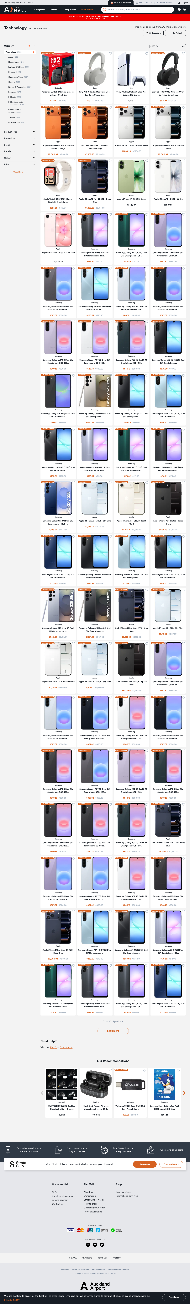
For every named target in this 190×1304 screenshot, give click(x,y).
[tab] (18, 46)
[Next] (184, 1093)
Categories (39, 9)
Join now (145, 1164)
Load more (113, 1031)
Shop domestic (145, 2)
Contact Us (66, 1047)
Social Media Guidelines (118, 1269)
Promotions (87, 9)
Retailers (65, 1269)
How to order (90, 1204)
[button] (179, 9)
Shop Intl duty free (122, 2)
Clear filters (18, 172)
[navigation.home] (15, 9)
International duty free (127, 1196)
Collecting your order (94, 1208)
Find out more (171, 1164)
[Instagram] (95, 1245)
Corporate (102, 1258)
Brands (53, 9)
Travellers (87, 1258)
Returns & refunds (93, 1212)
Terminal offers (123, 1192)
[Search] (104, 10)
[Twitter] (102, 1245)
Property (117, 1258)
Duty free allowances (62, 1196)
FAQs (54, 1192)
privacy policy (12, 1300)
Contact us (57, 1204)
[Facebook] (88, 1245)
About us (88, 1192)
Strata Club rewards (94, 1200)
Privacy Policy (98, 1269)
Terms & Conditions (80, 1269)
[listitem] (58, 77)
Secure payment (60, 1200)
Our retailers (90, 1196)
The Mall (73, 1258)
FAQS (53, 1047)
